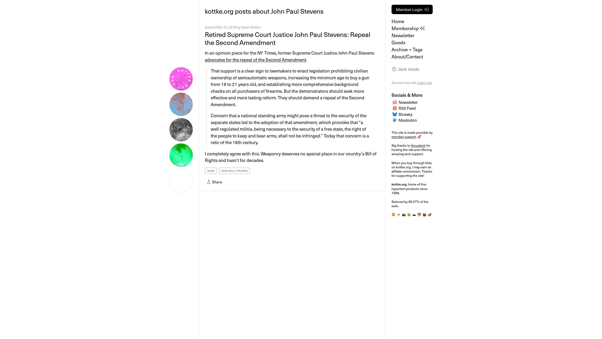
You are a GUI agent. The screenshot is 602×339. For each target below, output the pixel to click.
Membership (406, 28)
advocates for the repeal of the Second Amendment (255, 59)
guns (210, 171)
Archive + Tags (407, 49)
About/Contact (407, 56)
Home (398, 21)
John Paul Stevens (234, 171)
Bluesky (405, 114)
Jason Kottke (251, 27)
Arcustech (418, 145)
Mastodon (408, 120)
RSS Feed (407, 108)
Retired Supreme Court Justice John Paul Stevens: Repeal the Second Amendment (287, 38)
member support (404, 136)
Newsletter (403, 35)
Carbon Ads (424, 83)
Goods (398, 42)
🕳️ (414, 214)
